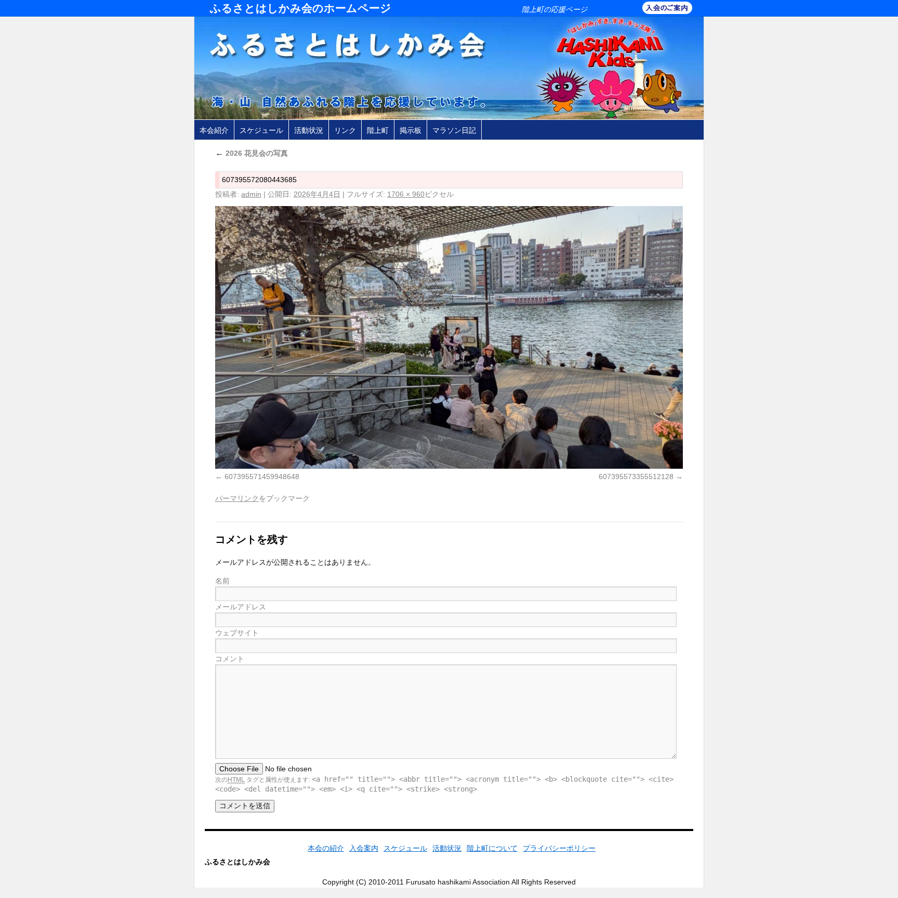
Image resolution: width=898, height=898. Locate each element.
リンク (345, 130)
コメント (229, 659)
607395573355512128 (636, 476)
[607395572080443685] (449, 337)
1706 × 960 (406, 194)
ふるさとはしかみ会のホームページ (300, 8)
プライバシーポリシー (559, 848)
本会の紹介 (326, 848)
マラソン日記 (454, 130)
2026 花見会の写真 (251, 153)
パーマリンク (237, 498)
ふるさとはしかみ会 (237, 862)
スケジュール (261, 130)
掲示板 (410, 130)
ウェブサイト (237, 633)
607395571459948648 (261, 476)
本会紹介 (214, 130)
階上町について (492, 848)
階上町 (378, 130)
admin (251, 194)
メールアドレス (240, 607)
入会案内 (363, 848)
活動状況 (308, 130)
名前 (222, 581)
